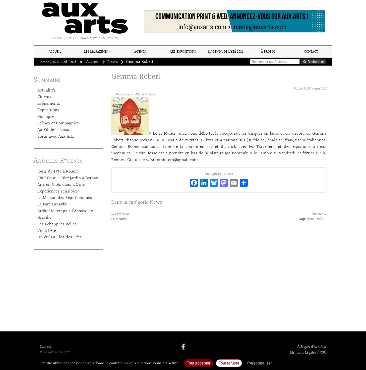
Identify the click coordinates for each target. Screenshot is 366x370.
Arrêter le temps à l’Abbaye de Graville (65, 214)
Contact (311, 52)
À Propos (268, 52)
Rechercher (315, 62)
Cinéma (44, 97)
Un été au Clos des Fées (59, 237)
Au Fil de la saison (54, 130)
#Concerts (123, 94)
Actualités (46, 90)
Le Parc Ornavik (52, 204)
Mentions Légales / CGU (308, 353)
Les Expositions (183, 52)
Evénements (48, 103)
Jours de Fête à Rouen (57, 171)
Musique (45, 117)
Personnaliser (259, 363)
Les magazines (96, 52)
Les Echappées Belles (57, 224)
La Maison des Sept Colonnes (64, 197)
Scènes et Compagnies (58, 123)
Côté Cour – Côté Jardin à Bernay (67, 178)
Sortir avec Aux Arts (55, 136)
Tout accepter (198, 363)
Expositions (48, 110)
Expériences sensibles (57, 191)
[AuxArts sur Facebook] (183, 347)
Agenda (140, 52)
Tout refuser (229, 363)
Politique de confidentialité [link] (301, 363)
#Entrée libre (145, 94)
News (113, 62)
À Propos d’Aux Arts (312, 347)
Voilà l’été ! (48, 230)
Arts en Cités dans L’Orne (61, 184)
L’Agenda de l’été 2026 (226, 52)
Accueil (55, 52)
